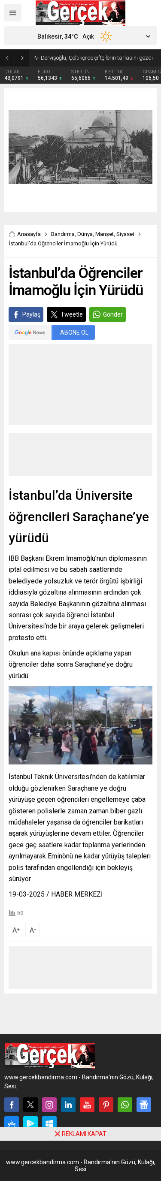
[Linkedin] (68, 1104)
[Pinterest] (106, 1104)
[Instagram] (49, 1104)
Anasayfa (29, 234)
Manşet (104, 234)
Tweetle (72, 314)
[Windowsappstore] (49, 1123)
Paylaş (31, 314)
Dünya (85, 234)
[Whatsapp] (125, 1104)
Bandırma (63, 234)
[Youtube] (87, 1104)
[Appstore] (11, 1123)
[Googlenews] (144, 1104)
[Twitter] (30, 1104)
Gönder (113, 314)
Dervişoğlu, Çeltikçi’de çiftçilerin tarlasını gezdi (97, 57)
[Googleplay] (30, 1123)
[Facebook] (11, 1104)
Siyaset (125, 234)
